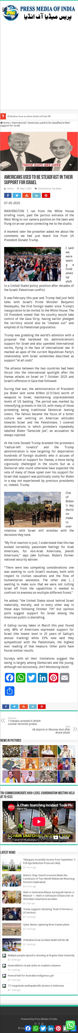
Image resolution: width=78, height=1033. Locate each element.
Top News (56, 188)
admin (10, 188)
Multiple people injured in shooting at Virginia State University (41, 955)
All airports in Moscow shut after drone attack (51, 729)
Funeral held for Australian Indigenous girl (31, 975)
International (19, 122)
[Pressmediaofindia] (39, 12)
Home (6, 122)
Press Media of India (46, 1019)
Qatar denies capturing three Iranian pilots (46, 924)
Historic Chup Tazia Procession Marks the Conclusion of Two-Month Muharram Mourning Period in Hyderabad (49, 879)
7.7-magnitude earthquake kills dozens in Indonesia (36, 985)
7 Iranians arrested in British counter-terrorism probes (24, 721)
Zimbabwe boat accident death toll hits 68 (29, 116)
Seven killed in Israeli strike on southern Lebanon (34, 965)
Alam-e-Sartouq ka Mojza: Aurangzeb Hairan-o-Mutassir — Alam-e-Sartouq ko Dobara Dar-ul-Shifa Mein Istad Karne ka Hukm (49, 895)
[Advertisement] (39, 70)
